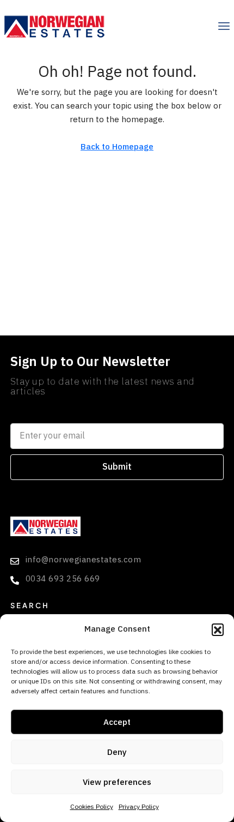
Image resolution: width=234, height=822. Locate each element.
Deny (117, 752)
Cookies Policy (91, 807)
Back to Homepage (117, 147)
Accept (117, 722)
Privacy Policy (139, 807)
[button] (217, 629)
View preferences (117, 782)
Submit (117, 466)
